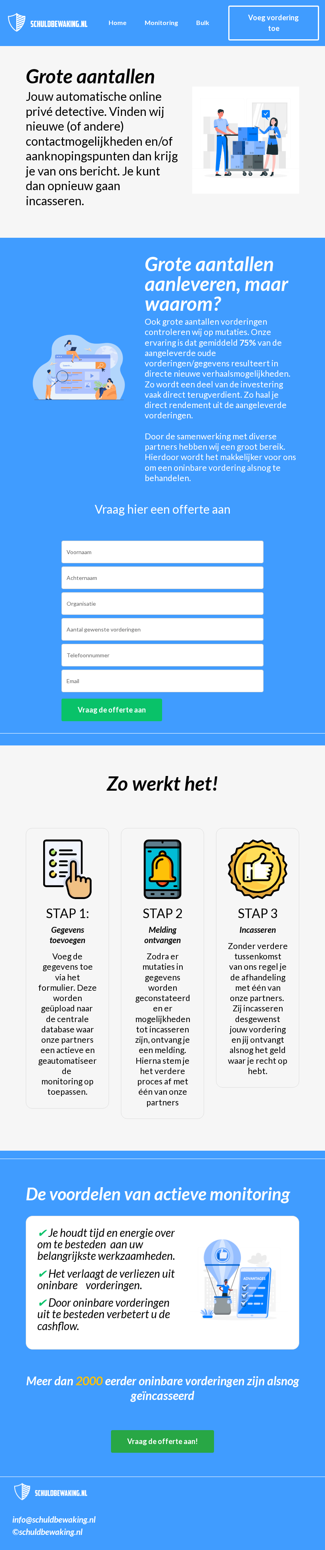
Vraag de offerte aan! (162, 1441)
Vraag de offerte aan (112, 709)
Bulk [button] (202, 22)
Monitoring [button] (161, 22)
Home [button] (117, 22)
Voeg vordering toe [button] (273, 23)
